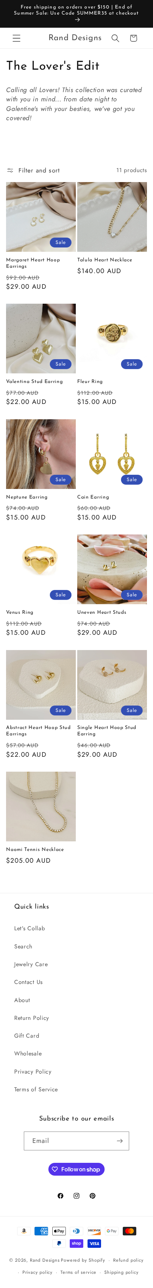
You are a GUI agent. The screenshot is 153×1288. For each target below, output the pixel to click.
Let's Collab (29, 928)
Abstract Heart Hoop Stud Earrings (38, 730)
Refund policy (128, 1260)
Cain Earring (93, 497)
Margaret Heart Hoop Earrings (33, 263)
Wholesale (28, 1053)
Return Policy (31, 1018)
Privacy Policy (33, 1072)
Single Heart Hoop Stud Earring (106, 730)
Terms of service (78, 1272)
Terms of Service (36, 1089)
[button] (16, 38)
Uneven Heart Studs (101, 612)
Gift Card (26, 1036)
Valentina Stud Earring (34, 381)
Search (23, 946)
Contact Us (28, 982)
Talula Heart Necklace (104, 260)
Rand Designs (45, 1260)
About (22, 1000)
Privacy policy (37, 1272)
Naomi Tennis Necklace (35, 849)
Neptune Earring (26, 497)
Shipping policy (121, 1272)
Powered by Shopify (83, 1260)
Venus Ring (19, 612)
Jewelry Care (31, 964)
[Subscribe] (120, 1141)
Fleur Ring (90, 381)
